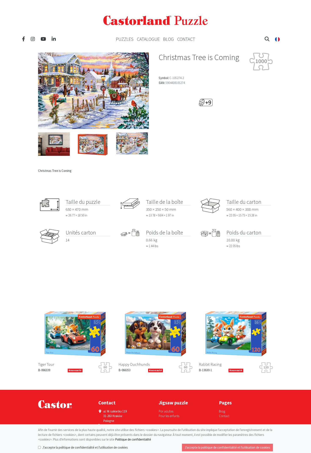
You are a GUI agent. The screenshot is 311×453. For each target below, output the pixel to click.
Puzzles (124, 39)
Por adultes (166, 411)
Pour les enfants (169, 416)
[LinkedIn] (54, 39)
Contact (186, 39)
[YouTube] (43, 39)
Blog (168, 39)
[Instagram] (33, 39)
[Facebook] (23, 39)
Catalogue (148, 39)
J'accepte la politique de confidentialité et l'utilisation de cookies (85, 447)
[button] (267, 39)
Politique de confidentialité (133, 439)
